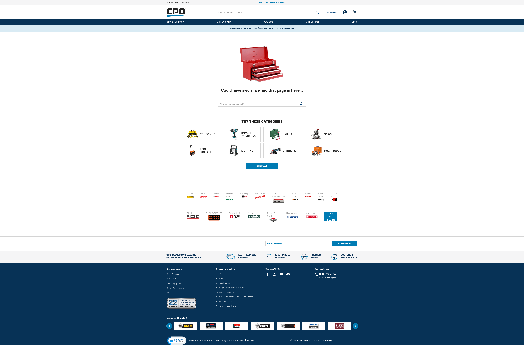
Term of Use (193, 340)
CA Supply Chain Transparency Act (230, 287)
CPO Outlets (185, 3)
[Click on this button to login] (345, 12)
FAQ (168, 293)
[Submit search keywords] (317, 12)
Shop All (262, 165)
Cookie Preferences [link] (224, 301)
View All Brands (331, 216)
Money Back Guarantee (176, 288)
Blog (354, 22)
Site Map (250, 340)
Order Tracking (173, 274)
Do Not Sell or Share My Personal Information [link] (234, 296)
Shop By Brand (224, 22)
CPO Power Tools (172, 3)
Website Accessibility (225, 292)
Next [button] (355, 326)
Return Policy (172, 279)
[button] (176, 340)
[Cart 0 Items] (355, 11)
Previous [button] (169, 326)
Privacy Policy (206, 340)
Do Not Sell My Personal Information (229, 340)
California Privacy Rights (226, 306)
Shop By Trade (312, 22)
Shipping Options (174, 283)
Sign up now (344, 243)
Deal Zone (268, 22)
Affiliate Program (223, 283)
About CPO (220, 273)
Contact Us (221, 278)
